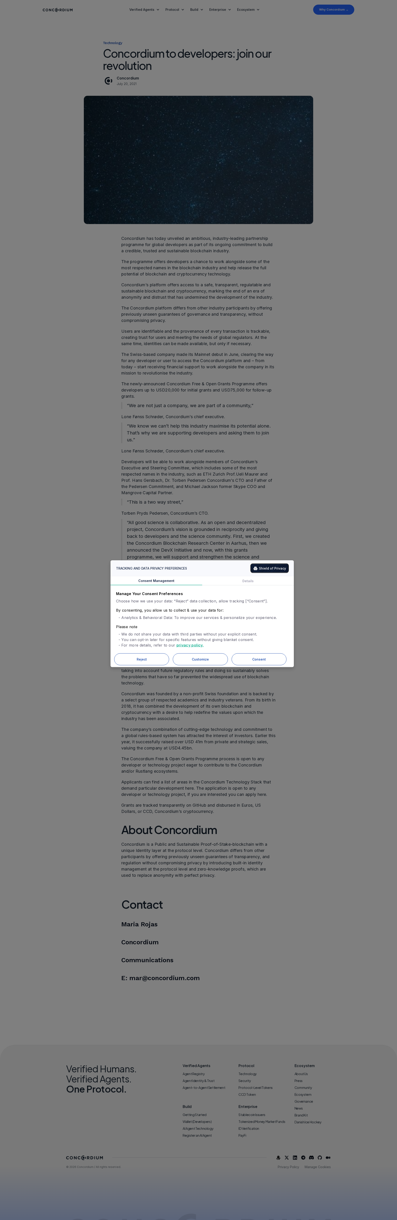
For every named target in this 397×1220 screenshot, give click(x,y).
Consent (259, 659)
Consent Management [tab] (156, 581)
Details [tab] (248, 581)
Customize (200, 659)
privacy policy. (190, 645)
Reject (142, 659)
